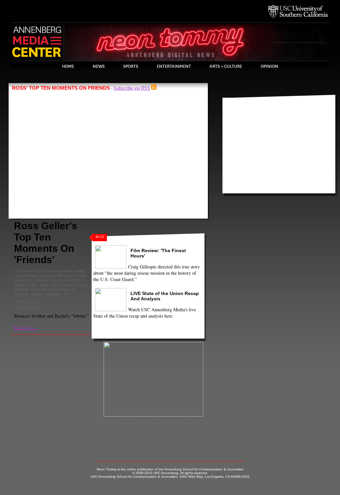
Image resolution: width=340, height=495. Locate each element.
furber (20, 285)
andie (79, 271)
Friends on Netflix (65, 280)
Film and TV (68, 275)
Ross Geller (61, 285)
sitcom (36, 294)
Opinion (269, 66)
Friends (41, 280)
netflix (32, 285)
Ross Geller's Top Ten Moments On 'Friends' (45, 242)
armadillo (47, 275)
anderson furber (57, 271)
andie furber (26, 275)
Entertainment (174, 66)
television (52, 294)
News (99, 66)
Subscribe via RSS (132, 88)
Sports (130, 66)
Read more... (26, 328)
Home (68, 66)
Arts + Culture (226, 66)
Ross (44, 285)
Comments (25, 271)
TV (65, 294)
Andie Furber (27, 301)
